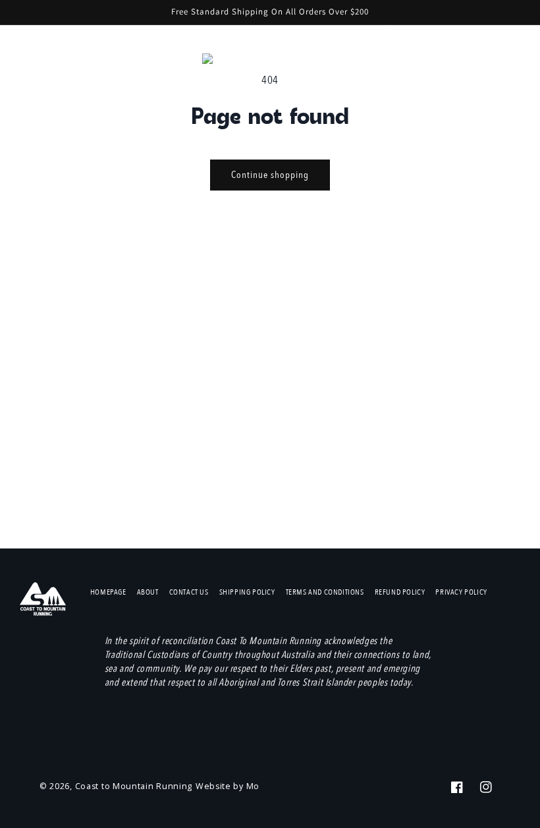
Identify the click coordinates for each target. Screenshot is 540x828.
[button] (465, 61)
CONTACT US (189, 592)
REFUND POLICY (400, 592)
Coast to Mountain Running (134, 786)
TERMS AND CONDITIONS (325, 592)
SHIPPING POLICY (247, 592)
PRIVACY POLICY (461, 592)
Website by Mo (227, 786)
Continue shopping (270, 174)
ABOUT (148, 592)
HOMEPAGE (108, 592)
